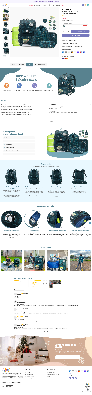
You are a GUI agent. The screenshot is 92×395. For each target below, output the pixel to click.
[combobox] (75, 25)
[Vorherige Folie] (3, 1)
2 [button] (44, 331)
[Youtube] (75, 378)
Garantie (48, 376)
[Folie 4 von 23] (6, 31)
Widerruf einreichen (51, 381)
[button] (65, 16)
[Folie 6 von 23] (6, 44)
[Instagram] (73, 378)
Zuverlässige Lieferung (69, 56)
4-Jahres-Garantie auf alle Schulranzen (73, 46)
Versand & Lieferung (51, 372)
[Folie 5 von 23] (6, 38)
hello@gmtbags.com (10, 386)
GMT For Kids (7, 391)
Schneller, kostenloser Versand (70, 40)
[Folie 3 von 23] (6, 24)
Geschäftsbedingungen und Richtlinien (81, 391)
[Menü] (90, 382)
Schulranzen (27, 372)
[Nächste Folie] (88, 1)
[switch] (88, 390)
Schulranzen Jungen (29, 374)
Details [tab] (13, 64)
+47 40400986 (9, 385)
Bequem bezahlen (68, 49)
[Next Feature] (90, 223)
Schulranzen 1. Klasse (29, 379)
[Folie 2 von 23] (6, 17)
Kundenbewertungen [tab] (40, 64)
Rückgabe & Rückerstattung (53, 374)
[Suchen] (83, 5)
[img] (20, 293)
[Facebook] (70, 378)
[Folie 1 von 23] (6, 11)
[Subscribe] (78, 357)
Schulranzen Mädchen (29, 376)
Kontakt (48, 379)
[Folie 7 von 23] (6, 51)
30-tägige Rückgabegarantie (70, 43)
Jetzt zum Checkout (75, 35)
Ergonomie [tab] (21, 64)
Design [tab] (29, 64)
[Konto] (85, 5)
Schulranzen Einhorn (29, 381)
